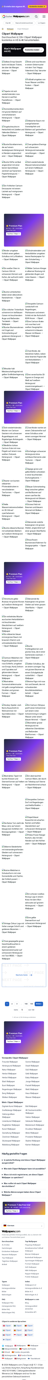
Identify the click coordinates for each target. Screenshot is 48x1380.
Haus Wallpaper (32, 1093)
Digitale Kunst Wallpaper (12, 1106)
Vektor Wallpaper (32, 1117)
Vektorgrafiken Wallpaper (8, 1115)
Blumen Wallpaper (32, 1254)
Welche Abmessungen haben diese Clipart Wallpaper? (21, 1193)
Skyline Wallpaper (32, 1141)
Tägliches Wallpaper (10, 1261)
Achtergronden (10, 1355)
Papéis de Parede (29, 1349)
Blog (27, 1303)
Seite (16, 1010)
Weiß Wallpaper (32, 1089)
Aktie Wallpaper (32, 1133)
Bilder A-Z (29, 1292)
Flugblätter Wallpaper (11, 1125)
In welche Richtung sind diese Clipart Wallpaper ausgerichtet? (23, 1161)
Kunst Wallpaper (9, 1129)
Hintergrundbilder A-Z (33, 1288)
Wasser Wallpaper (33, 1097)
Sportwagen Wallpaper (34, 1261)
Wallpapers (21, 1346)
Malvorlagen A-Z (31, 1295)
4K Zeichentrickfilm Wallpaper (33, 1111)
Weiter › (39, 1004)
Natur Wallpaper (9, 1070)
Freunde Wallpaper (10, 1062)
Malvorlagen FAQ (8, 1313)
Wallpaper (10, 29)
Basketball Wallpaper (33, 1257)
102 (26, 1004)
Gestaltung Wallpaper (11, 1133)
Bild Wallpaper (31, 1106)
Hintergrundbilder (8, 1288)
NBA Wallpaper (31, 1270)
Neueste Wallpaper (9, 1255)
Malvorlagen (6, 1295)
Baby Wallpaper (32, 1078)
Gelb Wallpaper (31, 1074)
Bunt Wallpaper (8, 1085)
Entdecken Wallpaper (10, 1251)
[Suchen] (36, 16)
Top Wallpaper (7, 1258)
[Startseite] (2, 29)
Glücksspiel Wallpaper (11, 1141)
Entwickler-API (30, 1312)
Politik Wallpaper (31, 1277)
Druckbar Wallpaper (33, 1129)
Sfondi (7, 1352)
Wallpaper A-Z (30, 1285)
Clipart (8, 1326)
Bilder (4, 1292)
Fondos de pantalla (21, 1352)
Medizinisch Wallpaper (34, 1125)
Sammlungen (7, 1248)
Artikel (4, 1264)
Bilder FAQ (6, 1309)
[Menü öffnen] (44, 16)
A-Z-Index (6, 1245)
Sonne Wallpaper (32, 1062)
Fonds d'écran (26, 1355)
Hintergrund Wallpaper (11, 1066)
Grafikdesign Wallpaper (11, 1110)
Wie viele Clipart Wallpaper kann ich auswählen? (25, 1169)
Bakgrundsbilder (11, 1349)
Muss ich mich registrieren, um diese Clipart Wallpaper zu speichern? (22, 1176)
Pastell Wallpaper (32, 1085)
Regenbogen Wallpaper (12, 1089)
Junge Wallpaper (32, 1081)
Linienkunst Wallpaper (11, 1121)
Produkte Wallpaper (33, 1137)
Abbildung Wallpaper (10, 1145)
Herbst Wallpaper (9, 1074)
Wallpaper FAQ (7, 1303)
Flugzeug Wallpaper (33, 1245)
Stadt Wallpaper (32, 1066)
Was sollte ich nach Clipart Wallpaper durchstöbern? (19, 1184)
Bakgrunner (21, 1359)
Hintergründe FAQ (9, 1306)
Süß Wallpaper (31, 1070)
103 (31, 1004)
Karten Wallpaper (32, 1145)
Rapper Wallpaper (32, 1274)
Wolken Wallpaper (9, 1097)
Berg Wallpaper (8, 1093)
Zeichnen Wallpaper (10, 1137)
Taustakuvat (35, 1359)
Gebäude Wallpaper (33, 1121)
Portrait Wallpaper (32, 1264)
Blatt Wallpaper (8, 1081)
